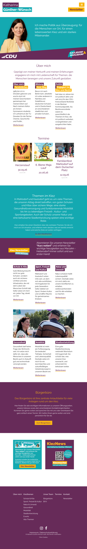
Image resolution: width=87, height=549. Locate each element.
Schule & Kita (28, 498)
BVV (45, 501)
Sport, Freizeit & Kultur (32, 501)
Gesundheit (28, 507)
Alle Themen (28, 519)
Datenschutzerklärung (49, 532)
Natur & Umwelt (30, 504)
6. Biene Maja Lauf (43, 166)
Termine (58, 494)
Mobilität (27, 510)
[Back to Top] (82, 544)
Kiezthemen (28, 494)
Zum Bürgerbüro (43, 423)
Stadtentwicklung (30, 513)
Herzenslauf (22, 165)
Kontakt (66, 494)
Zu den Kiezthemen (43, 234)
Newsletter (76, 9)
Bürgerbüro (48, 498)
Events (26, 516)
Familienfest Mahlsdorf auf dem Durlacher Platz (64, 165)
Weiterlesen (18, 125)
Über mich (17, 494)
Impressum (34, 532)
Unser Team (48, 494)
